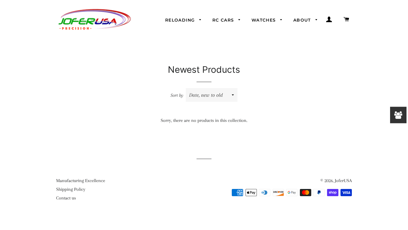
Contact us (66, 198)
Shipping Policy (70, 189)
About (302, 20)
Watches (264, 20)
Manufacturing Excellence (80, 180)
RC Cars (224, 20)
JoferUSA (343, 180)
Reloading (181, 20)
